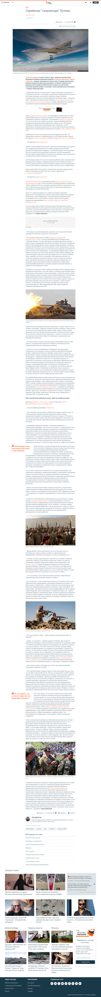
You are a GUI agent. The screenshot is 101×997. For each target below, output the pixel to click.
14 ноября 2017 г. (43, 142)
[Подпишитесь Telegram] (66, 983)
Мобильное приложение (11, 983)
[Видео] (86, 2)
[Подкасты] (76, 983)
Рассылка (30, 988)
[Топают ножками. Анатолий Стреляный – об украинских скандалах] (19, 907)
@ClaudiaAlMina (30, 404)
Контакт (7, 991)
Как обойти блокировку (34, 985)
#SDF (45, 402)
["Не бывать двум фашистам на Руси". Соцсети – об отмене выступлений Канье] (81, 907)
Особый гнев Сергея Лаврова (34, 181)
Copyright (30, 991)
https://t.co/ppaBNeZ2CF (41, 138)
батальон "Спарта (31, 564)
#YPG (41, 402)
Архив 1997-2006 (9, 988)
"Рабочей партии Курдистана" (59, 788)
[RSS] (72, 983)
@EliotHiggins (55, 138)
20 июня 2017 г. (43, 177)
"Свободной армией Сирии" (39, 501)
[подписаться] (80, 983)
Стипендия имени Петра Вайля (13, 985)
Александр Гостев (30, 15)
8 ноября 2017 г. (50, 408)
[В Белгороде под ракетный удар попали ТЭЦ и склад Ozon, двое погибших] (39, 937)
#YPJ (49, 402)
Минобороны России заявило (38, 116)
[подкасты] (90, 2)
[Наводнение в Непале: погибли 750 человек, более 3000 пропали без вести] (39, 958)
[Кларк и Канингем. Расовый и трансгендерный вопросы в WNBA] (50, 882)
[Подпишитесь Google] (51, 983)
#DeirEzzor (35, 402)
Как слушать (31, 983)
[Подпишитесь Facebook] (55, 983)
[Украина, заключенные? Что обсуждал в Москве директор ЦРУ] (15, 937)
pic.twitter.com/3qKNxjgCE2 (34, 173)
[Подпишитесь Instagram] (69, 983)
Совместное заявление (32, 77)
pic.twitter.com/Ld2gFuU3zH (44, 404)
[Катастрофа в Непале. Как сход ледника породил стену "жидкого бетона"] (50, 907)
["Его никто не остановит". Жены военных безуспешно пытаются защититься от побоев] (62, 958)
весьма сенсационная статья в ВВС (45, 387)
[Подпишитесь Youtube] (62, 983)
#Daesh (64, 402)
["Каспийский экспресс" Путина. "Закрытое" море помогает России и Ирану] (15, 958)
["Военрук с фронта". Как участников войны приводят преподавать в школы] (62, 937)
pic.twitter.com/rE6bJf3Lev (67, 138)
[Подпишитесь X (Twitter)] (59, 983)
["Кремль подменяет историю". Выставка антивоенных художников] (19, 882)
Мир (27, 7)
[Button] (59, 22)
